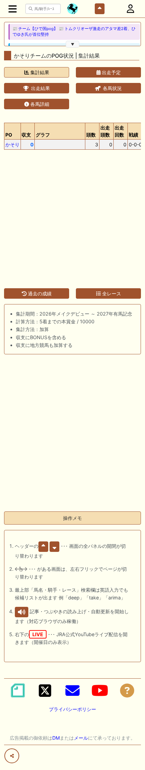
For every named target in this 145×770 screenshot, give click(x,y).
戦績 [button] (133, 135)
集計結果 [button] (39, 72)
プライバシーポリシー (72, 709)
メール (81, 738)
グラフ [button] (43, 135)
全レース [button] (111, 293)
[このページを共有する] (11, 755)
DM (56, 738)
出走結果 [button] (40, 88)
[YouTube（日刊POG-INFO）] (100, 690)
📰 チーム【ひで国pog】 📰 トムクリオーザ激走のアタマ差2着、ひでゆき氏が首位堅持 (74, 31)
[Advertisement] (72, 215)
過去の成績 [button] (39, 293)
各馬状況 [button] (112, 88)
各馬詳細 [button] (39, 104)
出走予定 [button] (110, 72)
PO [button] (8, 135)
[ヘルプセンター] (127, 690)
